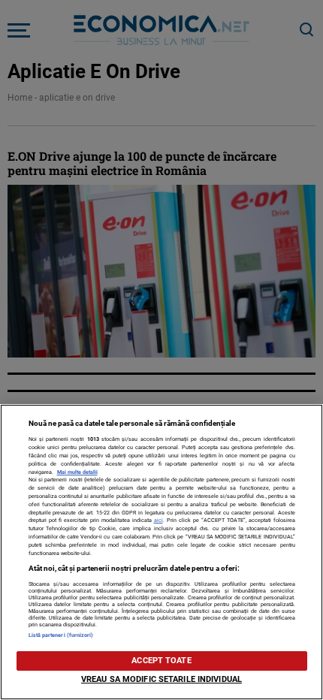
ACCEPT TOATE (161, 660)
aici (158, 520)
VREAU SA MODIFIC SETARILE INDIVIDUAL (161, 679)
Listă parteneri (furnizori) (61, 635)
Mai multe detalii (77, 472)
